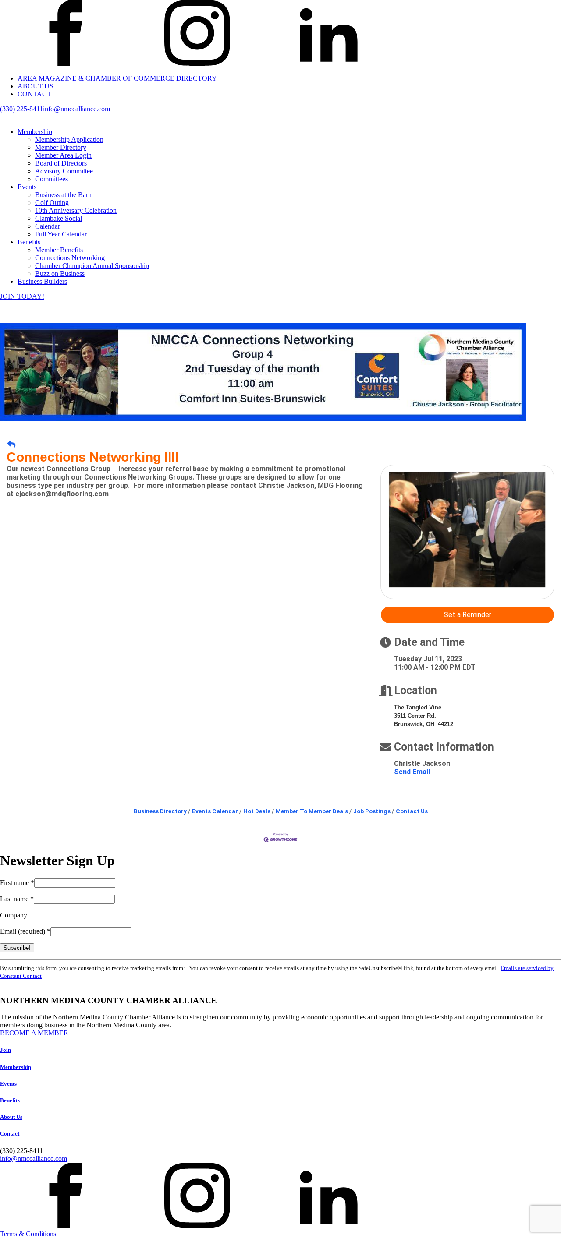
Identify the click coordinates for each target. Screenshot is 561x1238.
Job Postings (372, 811)
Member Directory (60, 147)
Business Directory (160, 811)
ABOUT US (35, 86)
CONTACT (34, 94)
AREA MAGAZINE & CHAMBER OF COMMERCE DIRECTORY (117, 78)
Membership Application (69, 139)
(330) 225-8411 (21, 109)
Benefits (29, 242)
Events (27, 186)
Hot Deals (256, 811)
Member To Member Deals (312, 811)
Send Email (412, 772)
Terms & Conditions (28, 1234)
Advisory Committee (64, 171)
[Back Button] (11, 445)
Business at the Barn (63, 194)
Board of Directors (61, 163)
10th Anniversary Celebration (76, 210)
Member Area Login (63, 155)
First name (17, 882)
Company (14, 915)
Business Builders (42, 281)
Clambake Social (58, 218)
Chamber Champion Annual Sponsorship (92, 265)
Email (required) (25, 931)
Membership (35, 131)
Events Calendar (215, 811)
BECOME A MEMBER (34, 1033)
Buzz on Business (60, 273)
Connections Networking (70, 257)
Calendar (47, 226)
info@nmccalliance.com (76, 109)
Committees (51, 179)
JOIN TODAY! (22, 296)
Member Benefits (59, 250)
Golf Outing (52, 202)
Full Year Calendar (61, 234)
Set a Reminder (467, 614)
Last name (17, 899)
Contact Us (412, 811)
